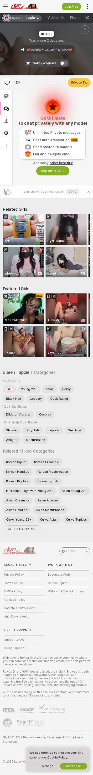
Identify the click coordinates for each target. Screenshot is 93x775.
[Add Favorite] (7, 82)
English (71, 551)
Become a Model (59, 574)
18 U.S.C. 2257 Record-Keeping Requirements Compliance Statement (43, 739)
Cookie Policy (57, 757)
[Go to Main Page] (28, 6)
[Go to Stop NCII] (31, 723)
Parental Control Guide (19, 608)
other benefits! (61, 163)
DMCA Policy (13, 591)
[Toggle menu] (5, 6)
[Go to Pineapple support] (8, 722)
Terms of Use (13, 583)
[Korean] (9, 389)
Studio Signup (57, 583)
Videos (55, 18)
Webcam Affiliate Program (66, 591)
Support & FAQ (14, 639)
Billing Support (14, 648)
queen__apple (16, 372)
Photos (79, 18)
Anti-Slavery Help (16, 616)
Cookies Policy (14, 599)
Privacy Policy (14, 574)
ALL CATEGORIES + (22, 529)
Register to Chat (52, 171)
